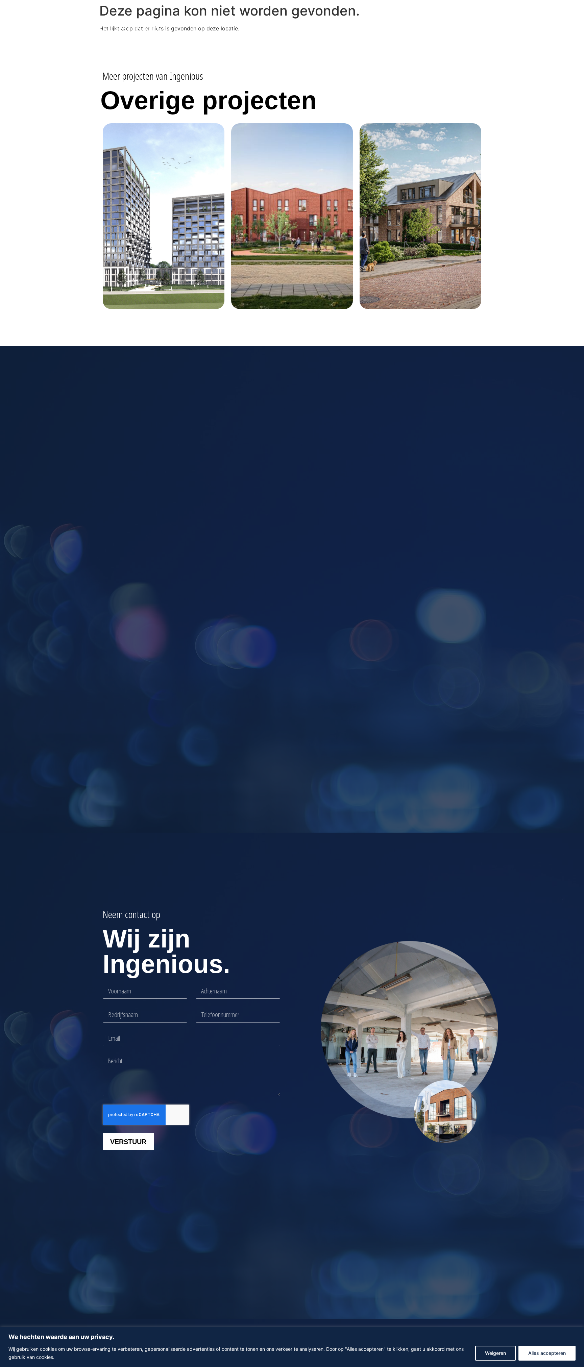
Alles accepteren (547, 1353)
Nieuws (335, 27)
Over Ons (366, 27)
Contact (398, 27)
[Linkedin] (468, 27)
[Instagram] (479, 27)
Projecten (293, 27)
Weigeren (495, 1353)
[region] (292, 1347)
